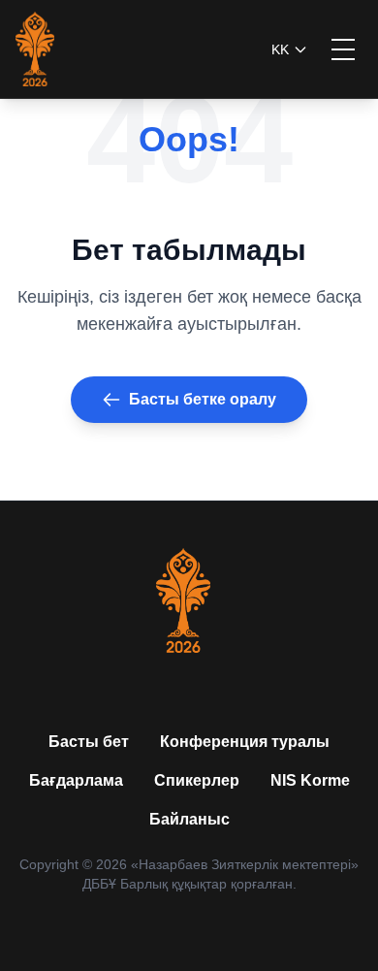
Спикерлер (196, 780)
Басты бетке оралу (202, 399)
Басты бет (88, 741)
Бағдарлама (76, 780)
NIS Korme (310, 780)
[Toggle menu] (343, 49)
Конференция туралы (245, 741)
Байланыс (189, 819)
